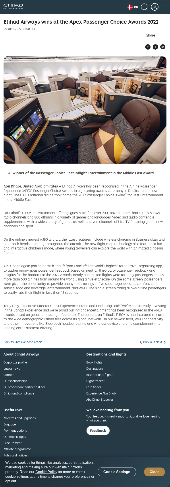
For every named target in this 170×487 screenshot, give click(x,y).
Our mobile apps (15, 437)
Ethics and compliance (19, 393)
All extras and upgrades (20, 418)
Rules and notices (15, 455)
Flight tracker (95, 381)
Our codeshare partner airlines (24, 387)
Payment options (15, 430)
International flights (99, 375)
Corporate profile (15, 362)
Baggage (10, 424)
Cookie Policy (46, 472)
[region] (85, 472)
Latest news (12, 368)
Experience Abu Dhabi (101, 393)
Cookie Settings (116, 472)
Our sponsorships (15, 381)
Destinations (94, 368)
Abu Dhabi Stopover (99, 399)
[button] (133, 7)
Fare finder (93, 387)
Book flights (94, 362)
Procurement (13, 443)
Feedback (98, 430)
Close (154, 472)
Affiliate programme (17, 449)
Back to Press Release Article (23, 342)
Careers (9, 375)
